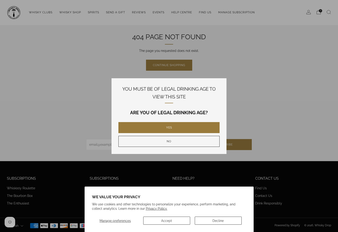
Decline (218, 221)
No (169, 141)
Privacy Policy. (156, 208)
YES (169, 127)
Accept (166, 221)
